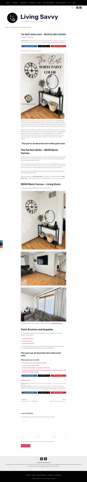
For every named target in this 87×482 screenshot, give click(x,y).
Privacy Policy (62, 42)
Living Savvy (39, 16)
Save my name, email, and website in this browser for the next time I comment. (38, 441)
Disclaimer (46, 42)
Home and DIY (24, 2)
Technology (32, 2)
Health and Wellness (48, 2)
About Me (28, 475)
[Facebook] (80, 7)
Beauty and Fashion (61, 2)
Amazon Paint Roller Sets (28, 343)
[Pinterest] (77, 7)
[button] (10, 3)
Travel (39, 2)
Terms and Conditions (53, 42)
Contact (33, 475)
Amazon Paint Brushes (27, 338)
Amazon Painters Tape (27, 341)
